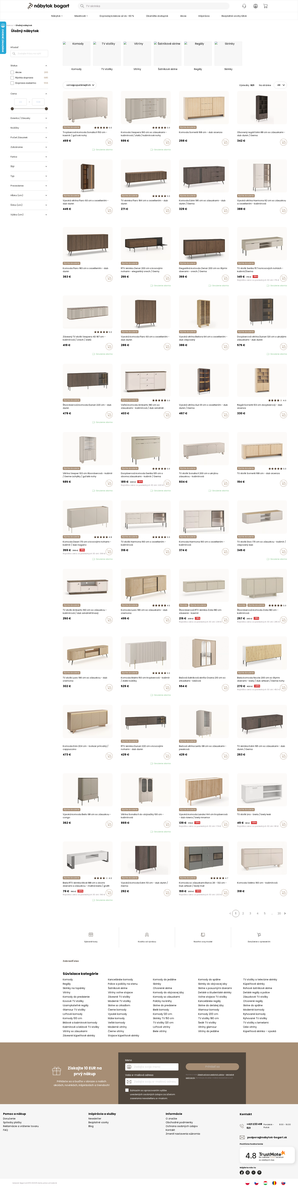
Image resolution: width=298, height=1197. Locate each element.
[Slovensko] (283, 1183)
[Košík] (265, 6)
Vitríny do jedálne (208, 1031)
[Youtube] (253, 1172)
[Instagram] (248, 1172)
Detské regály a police (256, 992)
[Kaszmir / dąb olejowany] (241, 559)
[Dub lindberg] (241, 218)
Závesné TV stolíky (119, 996)
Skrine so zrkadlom (119, 1005)
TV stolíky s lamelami (256, 1022)
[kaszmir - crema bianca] (125, 695)
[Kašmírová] (180, 149)
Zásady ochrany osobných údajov (211, 1075)
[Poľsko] (247, 1183)
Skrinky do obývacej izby (212, 984)
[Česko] (256, 1183)
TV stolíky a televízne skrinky (260, 979)
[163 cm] (183, 218)
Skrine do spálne (253, 1005)
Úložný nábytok (24, 25)
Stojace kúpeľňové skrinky (123, 1035)
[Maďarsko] (265, 1183)
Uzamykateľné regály (75, 1005)
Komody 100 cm (72, 1018)
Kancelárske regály (209, 1001)
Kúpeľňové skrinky (254, 984)
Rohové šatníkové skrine (257, 988)
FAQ (5, 1130)
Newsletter (94, 1118)
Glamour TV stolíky (74, 1009)
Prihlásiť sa (212, 1067)
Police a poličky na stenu (123, 984)
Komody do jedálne (164, 979)
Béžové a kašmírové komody (80, 1022)
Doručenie (9, 1118)
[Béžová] (187, 695)
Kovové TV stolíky (73, 1001)
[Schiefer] (183, 900)
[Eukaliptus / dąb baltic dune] (238, 559)
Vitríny (66, 992)
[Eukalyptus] (183, 695)
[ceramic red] (67, 559)
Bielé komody (161, 1009)
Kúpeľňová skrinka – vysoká (259, 1031)
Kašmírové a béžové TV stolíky (81, 1027)
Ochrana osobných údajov (182, 1126)
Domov (10, 25)
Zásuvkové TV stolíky (255, 996)
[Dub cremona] (183, 763)
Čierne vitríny (116, 1031)
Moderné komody (253, 1009)
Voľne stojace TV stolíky (212, 996)
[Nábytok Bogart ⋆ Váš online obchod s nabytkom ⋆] (48, 6)
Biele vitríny (160, 1031)
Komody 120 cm (162, 1014)
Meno (128, 1060)
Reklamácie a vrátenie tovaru (21, 1126)
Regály (67, 984)
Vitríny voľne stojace (120, 992)
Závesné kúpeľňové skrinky (79, 1035)
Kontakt (170, 1130)
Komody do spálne (209, 979)
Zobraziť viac (71, 961)
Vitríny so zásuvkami (75, 1031)
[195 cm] (180, 218)
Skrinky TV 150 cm (163, 1018)
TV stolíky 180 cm (208, 1018)
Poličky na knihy (162, 1001)
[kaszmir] (64, 150)
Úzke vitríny (250, 1027)
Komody (68, 979)
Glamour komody (208, 1009)
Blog (90, 1126)
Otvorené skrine (162, 988)
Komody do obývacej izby (168, 992)
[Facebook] (242, 1172)
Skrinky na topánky (74, 988)
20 (279, 913)
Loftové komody (72, 1014)
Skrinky (157, 984)
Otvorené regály (253, 1001)
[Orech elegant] (180, 627)
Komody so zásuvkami (166, 996)
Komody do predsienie (76, 996)
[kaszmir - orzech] (125, 150)
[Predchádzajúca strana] (230, 913)
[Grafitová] (187, 900)
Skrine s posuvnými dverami (215, 988)
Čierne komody (117, 1009)
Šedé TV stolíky (207, 1022)
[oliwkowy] (74, 559)
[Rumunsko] (274, 1183)
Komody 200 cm (208, 1014)
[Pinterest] (259, 1172)
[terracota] (180, 695)
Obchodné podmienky (179, 1122)
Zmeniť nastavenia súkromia (183, 1133)
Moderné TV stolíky (119, 1001)
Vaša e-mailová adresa (139, 1075)
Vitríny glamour (207, 1027)
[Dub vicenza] (183, 149)
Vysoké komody (117, 1014)
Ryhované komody (254, 1014)
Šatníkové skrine (117, 988)
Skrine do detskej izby (211, 1005)
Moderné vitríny (117, 1027)
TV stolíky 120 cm (163, 1022)
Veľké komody (116, 1022)
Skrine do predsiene (164, 1005)
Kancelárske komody (120, 979)
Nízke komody (116, 1018)
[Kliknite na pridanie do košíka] (109, 142)
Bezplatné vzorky (98, 1122)
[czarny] (128, 150)
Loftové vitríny (161, 1027)
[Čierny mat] (180, 900)
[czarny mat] (70, 559)
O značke (171, 1118)
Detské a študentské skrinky (214, 992)
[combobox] (154, 6)
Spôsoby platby (12, 1122)
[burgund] (128, 832)
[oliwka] (67, 150)
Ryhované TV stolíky (255, 1018)
